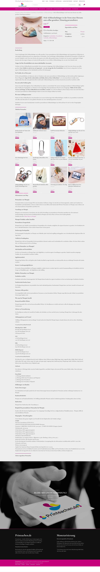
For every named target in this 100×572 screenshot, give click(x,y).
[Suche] (79, 5)
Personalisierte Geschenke (30, 12)
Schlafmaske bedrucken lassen (39, 130)
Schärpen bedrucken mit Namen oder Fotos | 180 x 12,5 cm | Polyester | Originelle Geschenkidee (59, 159)
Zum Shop (46, 26)
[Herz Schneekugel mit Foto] (23, 148)
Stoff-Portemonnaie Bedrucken (58, 130)
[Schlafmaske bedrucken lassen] (41, 121)
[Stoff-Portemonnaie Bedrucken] (59, 121)
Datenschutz (32, 564)
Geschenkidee (40, 12)
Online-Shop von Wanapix (30, 216)
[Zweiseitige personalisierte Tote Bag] (59, 175)
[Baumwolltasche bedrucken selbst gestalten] (41, 175)
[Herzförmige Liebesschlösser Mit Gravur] (41, 148)
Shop (22, 12)
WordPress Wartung (19, 563)
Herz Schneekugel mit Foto (21, 157)
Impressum (38, 564)
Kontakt (23, 564)
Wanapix (17, 134)
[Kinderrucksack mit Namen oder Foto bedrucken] (23, 121)
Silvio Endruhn (45, 561)
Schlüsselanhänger (48, 12)
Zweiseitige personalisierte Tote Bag (59, 184)
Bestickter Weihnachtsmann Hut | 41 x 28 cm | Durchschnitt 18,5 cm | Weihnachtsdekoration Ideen (76, 159)
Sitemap (27, 564)
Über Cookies (17, 564)
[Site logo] (22, 4)
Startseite (17, 12)
